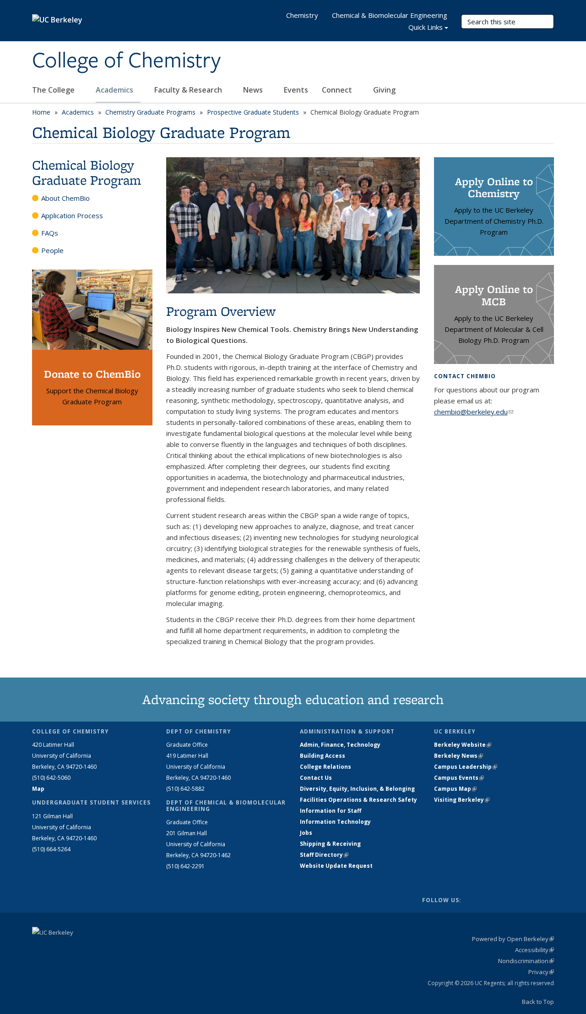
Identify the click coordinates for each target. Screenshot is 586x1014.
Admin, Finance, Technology (340, 745)
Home (41, 112)
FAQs (49, 232)
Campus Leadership (465, 767)
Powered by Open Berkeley (513, 939)
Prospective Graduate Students (253, 112)
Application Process (72, 215)
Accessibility (534, 950)
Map (38, 789)
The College (54, 90)
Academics (115, 90)
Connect (338, 90)
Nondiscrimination (526, 961)
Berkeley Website (462, 745)
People (52, 250)
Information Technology (335, 822)
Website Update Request (336, 866)
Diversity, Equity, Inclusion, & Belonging (357, 789)
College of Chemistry (126, 61)
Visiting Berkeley (461, 800)
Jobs (306, 833)
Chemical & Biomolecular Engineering (389, 15)
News (254, 90)
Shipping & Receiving (330, 844)
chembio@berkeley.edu (473, 411)
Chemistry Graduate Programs (150, 112)
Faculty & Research (189, 90)
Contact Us (316, 778)
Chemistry (302, 15)
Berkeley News (458, 756)
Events (296, 90)
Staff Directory (324, 855)
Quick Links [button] (425, 27)
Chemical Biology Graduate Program (86, 172)
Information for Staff (330, 811)
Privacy (541, 972)
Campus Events (459, 778)
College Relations (325, 767)
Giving (384, 90)
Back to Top (538, 1001)
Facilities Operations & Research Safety (358, 800)
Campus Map (455, 789)
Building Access (322, 756)
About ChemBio (65, 198)
